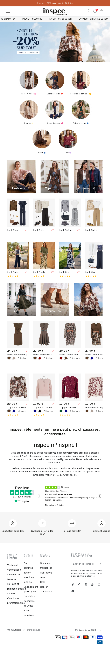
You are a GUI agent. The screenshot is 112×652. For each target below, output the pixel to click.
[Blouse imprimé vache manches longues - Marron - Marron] (87, 411)
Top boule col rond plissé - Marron (18, 407)
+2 (22, 358)
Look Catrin (91, 230)
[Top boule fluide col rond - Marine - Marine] (35, 411)
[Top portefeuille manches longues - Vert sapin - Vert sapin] (61, 411)
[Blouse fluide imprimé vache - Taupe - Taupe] (91, 411)
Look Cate (12, 272)
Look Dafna (65, 230)
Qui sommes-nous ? (29, 568)
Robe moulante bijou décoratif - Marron (18, 354)
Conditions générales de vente (29, 601)
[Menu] (8, 11)
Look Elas (12, 230)
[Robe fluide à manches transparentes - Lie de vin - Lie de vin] (61, 358)
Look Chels (39, 272)
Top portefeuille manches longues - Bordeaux (70, 407)
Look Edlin (38, 230)
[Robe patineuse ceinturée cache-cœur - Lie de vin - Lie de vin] (39, 358)
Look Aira (64, 272)
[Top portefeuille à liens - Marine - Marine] (66, 411)
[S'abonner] (101, 564)
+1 (21, 411)
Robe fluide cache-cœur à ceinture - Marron (96, 354)
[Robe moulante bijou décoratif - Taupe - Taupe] (13, 358)
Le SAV (11, 593)
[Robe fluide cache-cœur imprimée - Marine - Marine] (91, 358)
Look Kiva (90, 272)
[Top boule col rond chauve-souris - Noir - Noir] (39, 411)
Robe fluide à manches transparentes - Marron (70, 354)
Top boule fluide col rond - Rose (44, 407)
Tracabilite (46, 591)
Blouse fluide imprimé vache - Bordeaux (96, 407)
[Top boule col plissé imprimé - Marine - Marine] (13, 411)
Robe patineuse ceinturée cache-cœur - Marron (44, 354)
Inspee (18, 630)
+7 (48, 411)
